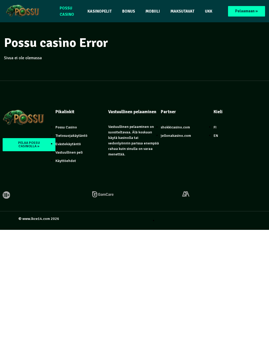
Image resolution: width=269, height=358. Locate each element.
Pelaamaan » (246, 11)
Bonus (128, 11)
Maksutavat (182, 11)
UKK (208, 11)
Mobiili (153, 11)
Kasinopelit (99, 11)
